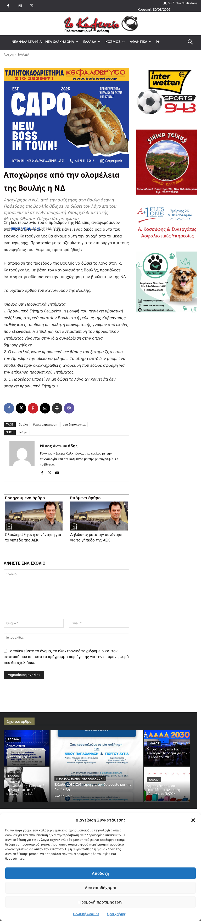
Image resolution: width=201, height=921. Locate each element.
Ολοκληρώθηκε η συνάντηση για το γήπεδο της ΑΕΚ (33, 537)
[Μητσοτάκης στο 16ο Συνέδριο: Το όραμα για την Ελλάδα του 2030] (167, 748)
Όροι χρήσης (116, 914)
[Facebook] (8, 5)
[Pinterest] (33, 408)
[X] (31, 5)
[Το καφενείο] (100, 23)
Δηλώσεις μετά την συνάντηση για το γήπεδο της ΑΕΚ (97, 537)
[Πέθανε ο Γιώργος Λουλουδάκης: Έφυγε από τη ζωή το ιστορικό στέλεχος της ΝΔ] (26, 784)
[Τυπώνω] (57, 408)
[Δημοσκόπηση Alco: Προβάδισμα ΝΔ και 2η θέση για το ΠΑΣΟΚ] (167, 784)
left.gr (23, 432)
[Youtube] (57, 472)
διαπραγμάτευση (45, 424)
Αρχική (9, 54)
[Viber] (69, 408)
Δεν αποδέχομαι (100, 887)
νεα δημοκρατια (74, 424)
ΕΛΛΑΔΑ (23, 54)
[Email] (45, 408)
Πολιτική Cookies (86, 914)
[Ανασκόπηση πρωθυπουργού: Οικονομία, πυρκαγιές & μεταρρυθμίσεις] (26, 748)
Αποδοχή (100, 873)
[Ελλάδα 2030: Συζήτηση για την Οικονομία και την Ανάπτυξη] (97, 766)
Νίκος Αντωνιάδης (26, 228)
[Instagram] (20, 5)
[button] (193, 820)
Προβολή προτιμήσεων (100, 902)
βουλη (23, 424)
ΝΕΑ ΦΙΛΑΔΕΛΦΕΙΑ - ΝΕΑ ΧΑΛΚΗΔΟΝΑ (80, 778)
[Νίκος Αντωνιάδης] (22, 458)
